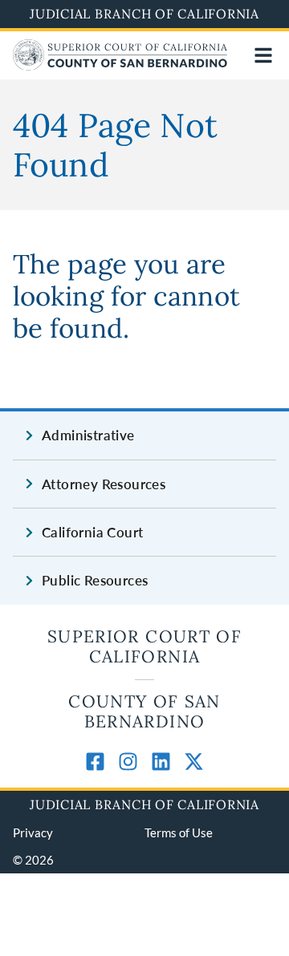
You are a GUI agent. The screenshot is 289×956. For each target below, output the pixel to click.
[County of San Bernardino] (120, 65)
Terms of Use (178, 832)
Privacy (33, 832)
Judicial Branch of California (144, 14)
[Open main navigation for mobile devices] (263, 55)
